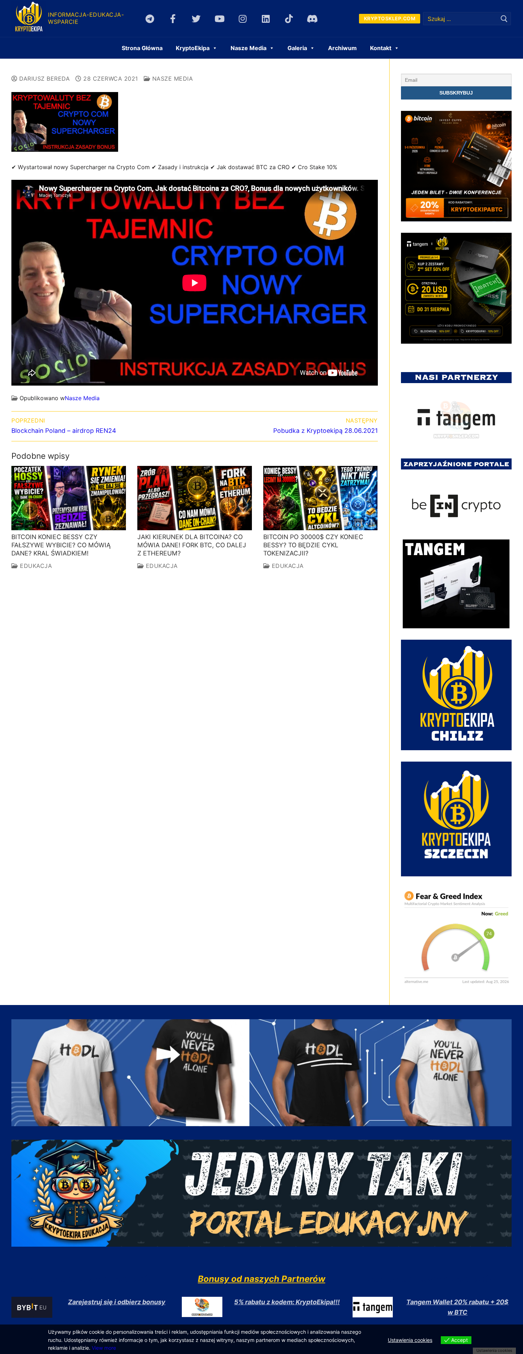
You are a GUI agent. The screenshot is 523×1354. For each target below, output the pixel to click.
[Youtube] (219, 18)
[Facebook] (173, 18)
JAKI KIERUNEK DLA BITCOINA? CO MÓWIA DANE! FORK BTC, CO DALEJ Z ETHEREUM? (191, 545)
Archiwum (342, 48)
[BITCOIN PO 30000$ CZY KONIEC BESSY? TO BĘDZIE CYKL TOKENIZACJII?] (320, 498)
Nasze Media (171, 78)
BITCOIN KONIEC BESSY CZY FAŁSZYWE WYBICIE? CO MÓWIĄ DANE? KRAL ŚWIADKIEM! (61, 545)
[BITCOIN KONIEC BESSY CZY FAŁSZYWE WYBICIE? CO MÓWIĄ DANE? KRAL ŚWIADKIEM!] (68, 498)
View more (104, 1348)
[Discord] (312, 18)
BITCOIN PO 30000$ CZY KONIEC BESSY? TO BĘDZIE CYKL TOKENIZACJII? (313, 545)
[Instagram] (242, 18)
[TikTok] (289, 18)
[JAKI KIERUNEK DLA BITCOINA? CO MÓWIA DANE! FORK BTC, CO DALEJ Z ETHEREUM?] (194, 498)
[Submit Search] (504, 18)
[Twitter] (196, 18)
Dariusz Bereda (43, 78)
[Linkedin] (265, 18)
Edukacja (35, 565)
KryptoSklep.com (390, 18)
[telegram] (150, 18)
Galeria (297, 48)
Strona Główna (142, 48)
